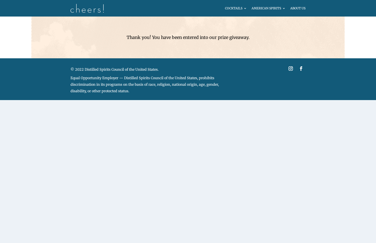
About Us (298, 8)
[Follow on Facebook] (301, 68)
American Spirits (266, 8)
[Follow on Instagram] (290, 68)
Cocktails (233, 8)
